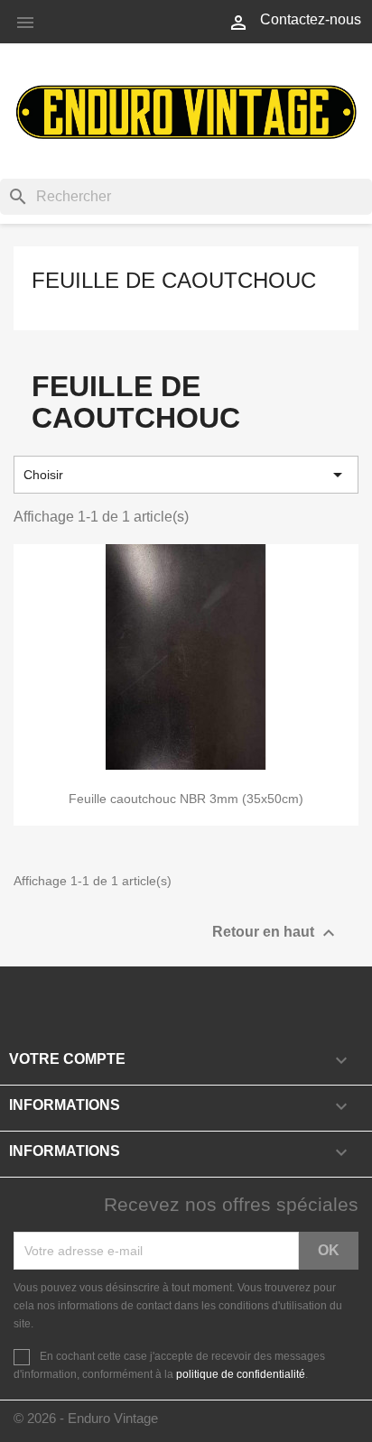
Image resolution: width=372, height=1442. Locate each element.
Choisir (186, 474)
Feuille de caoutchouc (174, 280)
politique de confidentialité (240, 1374)
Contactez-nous (310, 19)
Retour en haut (275, 933)
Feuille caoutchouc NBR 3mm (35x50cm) (186, 799)
